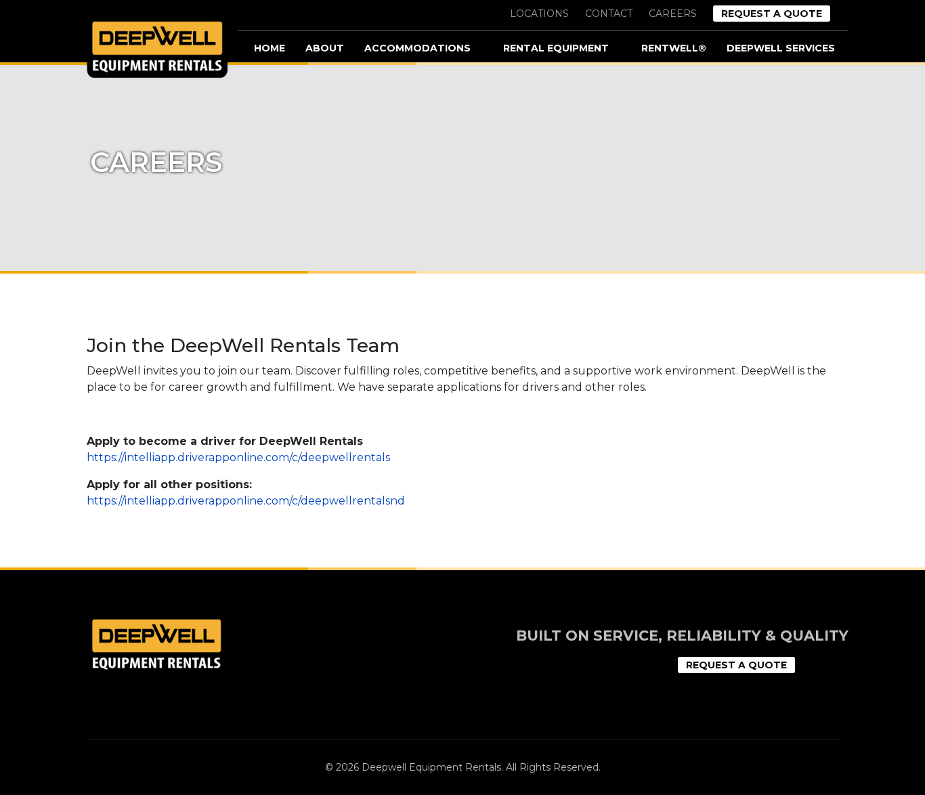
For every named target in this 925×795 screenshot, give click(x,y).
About (324, 48)
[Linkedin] (842, 666)
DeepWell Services (781, 48)
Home (269, 48)
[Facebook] (814, 666)
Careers (673, 13)
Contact (608, 13)
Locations (539, 13)
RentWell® (673, 48)
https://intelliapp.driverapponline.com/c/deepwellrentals (238, 457)
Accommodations (417, 48)
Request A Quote (771, 13)
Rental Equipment (556, 48)
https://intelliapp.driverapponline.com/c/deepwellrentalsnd (246, 500)
